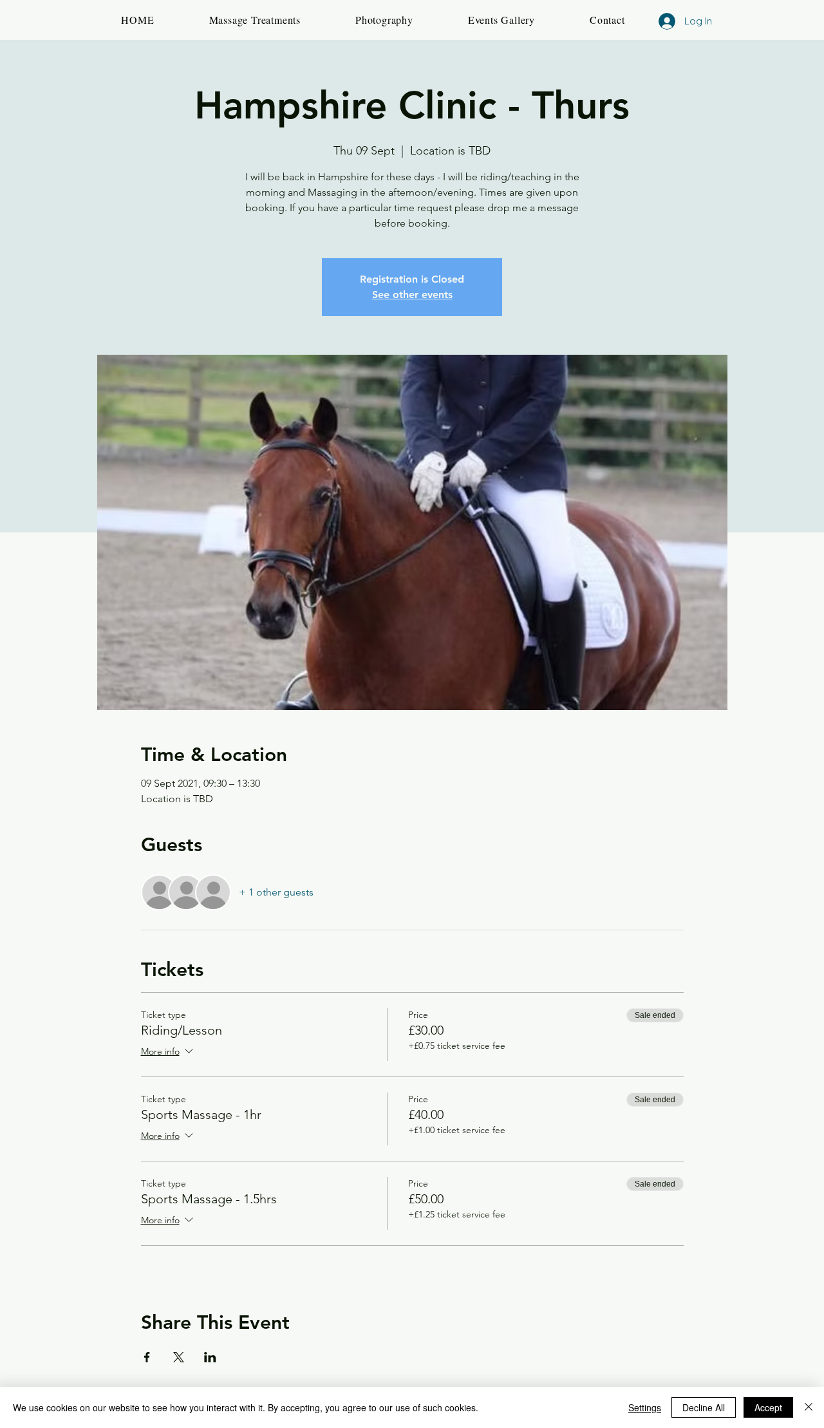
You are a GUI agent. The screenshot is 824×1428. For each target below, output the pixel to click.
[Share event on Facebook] (147, 1357)
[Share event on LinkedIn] (210, 1357)
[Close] (808, 1407)
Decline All (703, 1407)
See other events (412, 294)
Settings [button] (644, 1407)
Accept (768, 1407)
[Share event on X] (179, 1357)
